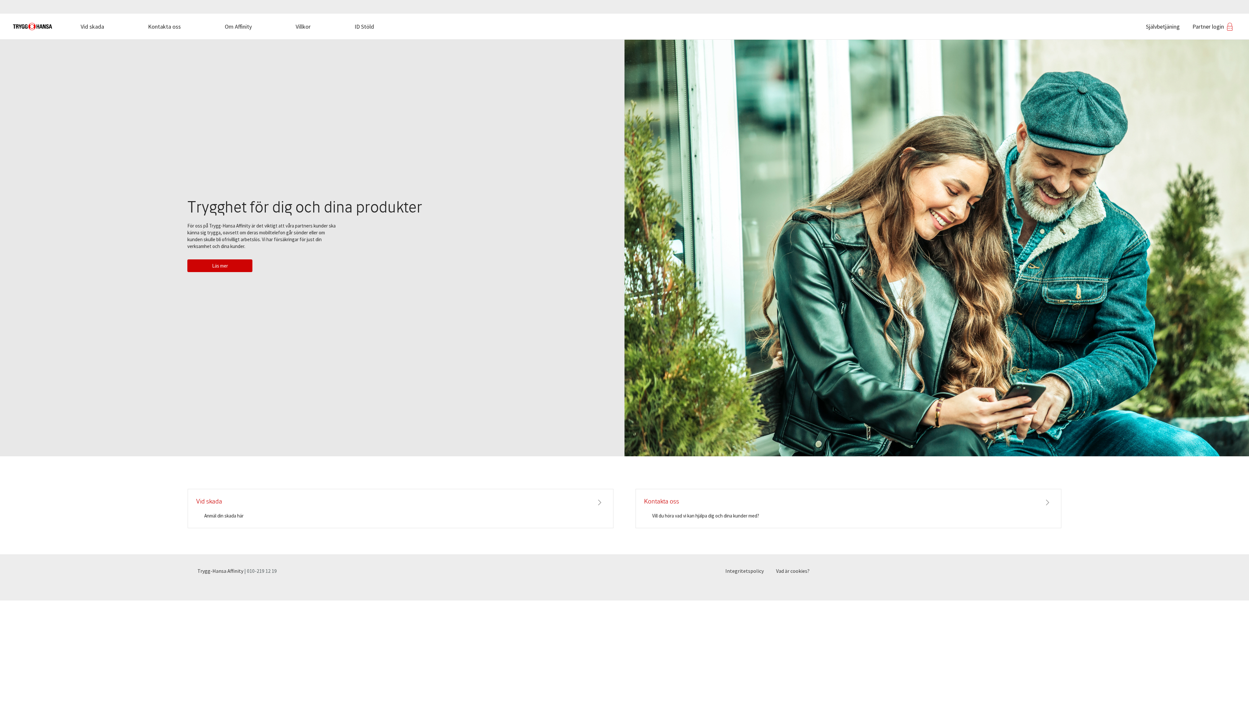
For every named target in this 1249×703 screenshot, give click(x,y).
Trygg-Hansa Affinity (220, 571)
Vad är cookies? (793, 571)
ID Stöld (364, 26)
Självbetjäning (1163, 26)
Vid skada (92, 26)
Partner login (1208, 26)
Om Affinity (238, 26)
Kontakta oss (164, 26)
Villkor (303, 26)
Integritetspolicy (744, 571)
